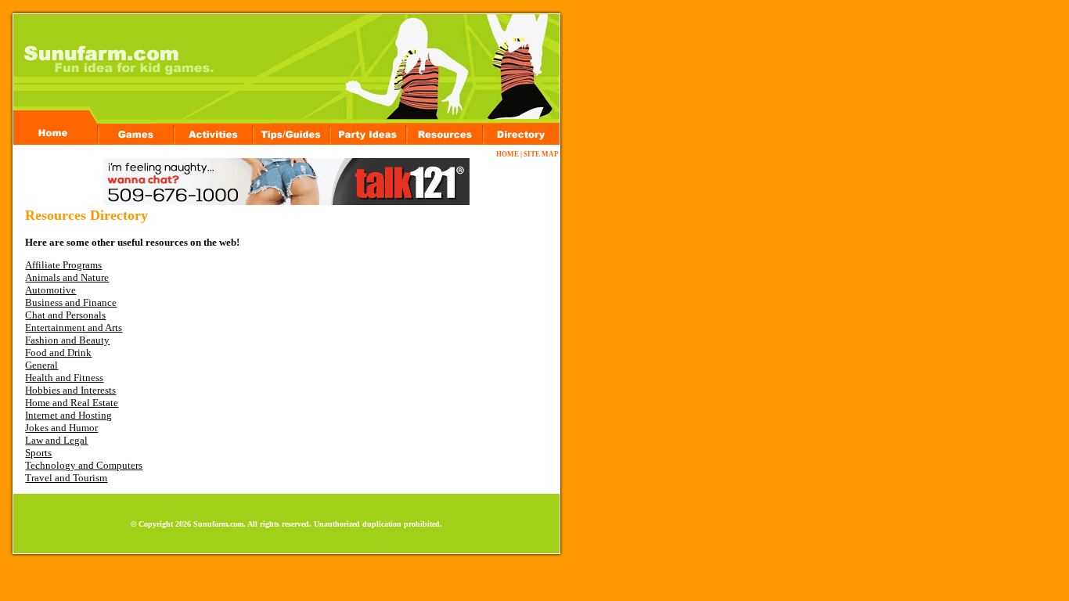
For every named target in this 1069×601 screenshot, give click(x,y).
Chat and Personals (65, 315)
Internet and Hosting (68, 415)
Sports (38, 453)
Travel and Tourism (66, 478)
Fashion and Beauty (67, 340)
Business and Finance (71, 302)
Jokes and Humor (61, 428)
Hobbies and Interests (70, 390)
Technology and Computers (83, 465)
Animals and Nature (67, 277)
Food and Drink (58, 352)
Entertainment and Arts (73, 327)
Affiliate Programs (63, 265)
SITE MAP (541, 154)
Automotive (50, 290)
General (41, 365)
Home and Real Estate (71, 402)
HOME (507, 154)
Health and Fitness (64, 377)
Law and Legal (56, 440)
